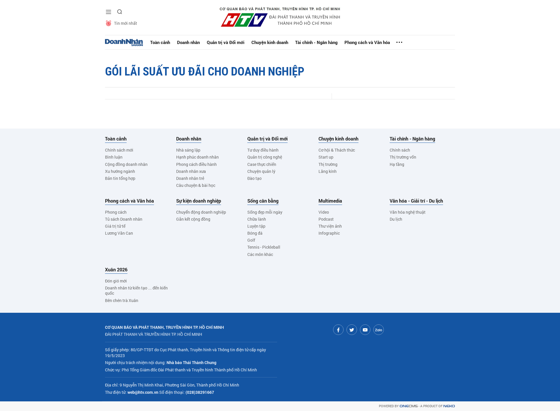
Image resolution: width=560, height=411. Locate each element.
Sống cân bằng (263, 201)
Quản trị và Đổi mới (225, 42)
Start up (325, 157)
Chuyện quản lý (261, 171)
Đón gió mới (116, 281)
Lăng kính (327, 171)
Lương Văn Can (119, 233)
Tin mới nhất (125, 23)
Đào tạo (254, 178)
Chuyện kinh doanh (269, 42)
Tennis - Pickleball (263, 247)
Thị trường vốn (403, 157)
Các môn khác (260, 254)
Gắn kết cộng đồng (193, 219)
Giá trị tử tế (115, 226)
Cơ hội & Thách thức (336, 150)
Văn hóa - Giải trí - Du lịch (416, 201)
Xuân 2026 (116, 270)
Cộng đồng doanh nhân (126, 164)
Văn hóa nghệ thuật (408, 212)
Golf (251, 240)
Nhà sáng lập (188, 150)
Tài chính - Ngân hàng (316, 42)
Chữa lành (256, 219)
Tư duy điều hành (263, 150)
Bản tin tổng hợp (120, 178)
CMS (409, 406)
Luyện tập (256, 226)
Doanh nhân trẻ (190, 178)
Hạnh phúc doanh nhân (197, 157)
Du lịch (396, 219)
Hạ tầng (397, 164)
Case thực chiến (261, 164)
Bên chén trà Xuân (121, 300)
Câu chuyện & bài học (195, 185)
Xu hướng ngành (120, 171)
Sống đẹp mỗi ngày (264, 212)
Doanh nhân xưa (191, 171)
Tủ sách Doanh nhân (123, 219)
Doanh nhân (188, 42)
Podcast (326, 219)
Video (323, 212)
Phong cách (116, 212)
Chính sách (400, 150)
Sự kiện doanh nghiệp (198, 201)
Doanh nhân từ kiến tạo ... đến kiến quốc (136, 290)
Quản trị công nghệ (264, 157)
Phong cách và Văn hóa (367, 42)
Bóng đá (254, 233)
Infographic (329, 233)
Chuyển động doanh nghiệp (201, 212)
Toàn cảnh (160, 42)
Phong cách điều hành (196, 164)
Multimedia (330, 201)
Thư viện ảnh (330, 226)
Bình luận (114, 157)
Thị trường (327, 164)
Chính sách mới (119, 150)
